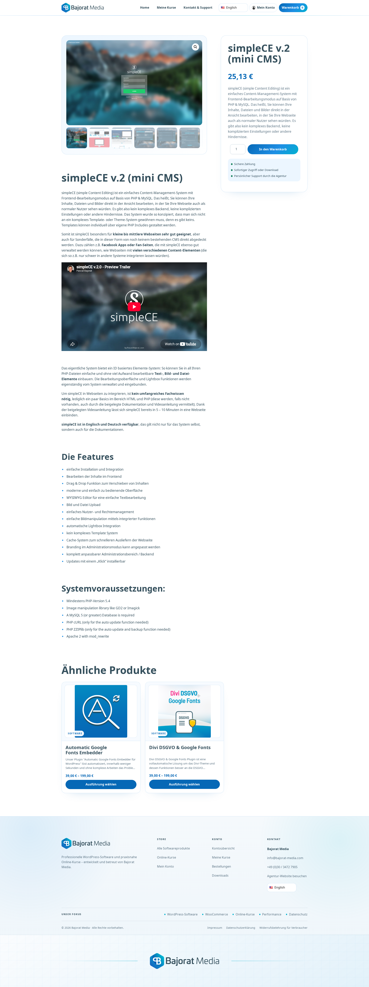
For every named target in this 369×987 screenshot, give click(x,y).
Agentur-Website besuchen (287, 876)
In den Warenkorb (273, 149)
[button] (195, 47)
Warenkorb (292, 7)
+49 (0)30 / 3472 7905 (282, 867)
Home (144, 7)
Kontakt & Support (198, 7)
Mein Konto (165, 866)
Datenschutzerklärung (240, 927)
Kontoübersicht (223, 848)
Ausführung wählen (101, 784)
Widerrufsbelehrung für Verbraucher (283, 927)
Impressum (214, 927)
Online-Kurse (166, 857)
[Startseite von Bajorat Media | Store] (90, 843)
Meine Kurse (166, 7)
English (231, 7)
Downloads (220, 875)
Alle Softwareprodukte (173, 848)
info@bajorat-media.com (285, 858)
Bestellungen (221, 866)
